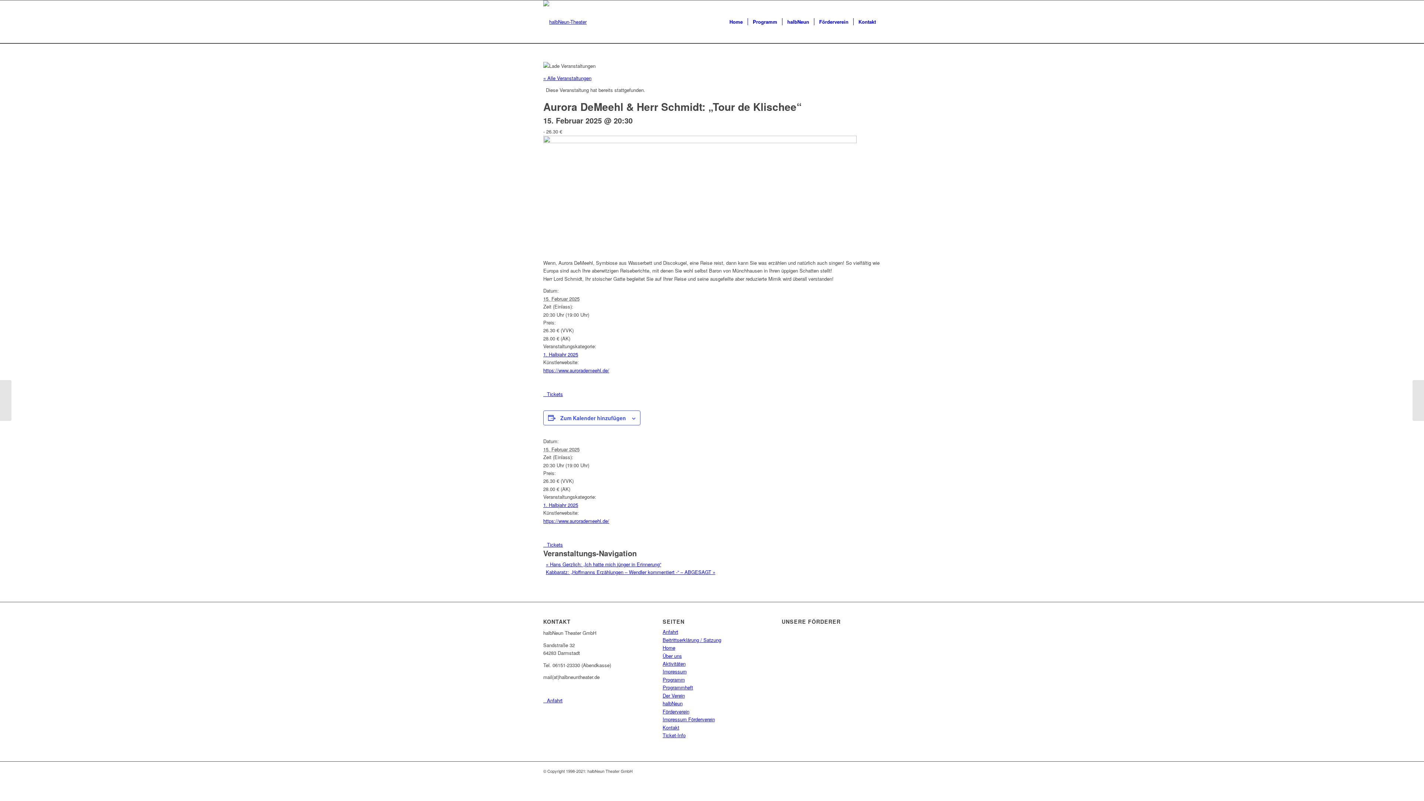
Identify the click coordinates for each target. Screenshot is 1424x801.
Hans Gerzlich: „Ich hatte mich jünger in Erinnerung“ (603, 564)
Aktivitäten (674, 663)
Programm (674, 679)
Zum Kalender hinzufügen (593, 418)
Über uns (672, 655)
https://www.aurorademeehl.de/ (576, 370)
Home (669, 647)
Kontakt (671, 727)
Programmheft (678, 687)
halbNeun (673, 703)
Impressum (675, 671)
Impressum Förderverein (689, 719)
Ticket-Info (674, 735)
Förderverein (676, 711)
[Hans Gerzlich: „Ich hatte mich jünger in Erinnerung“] (5, 400)
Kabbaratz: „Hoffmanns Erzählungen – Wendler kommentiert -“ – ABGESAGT (630, 572)
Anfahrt (670, 631)
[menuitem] (736, 21)
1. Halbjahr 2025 (560, 354)
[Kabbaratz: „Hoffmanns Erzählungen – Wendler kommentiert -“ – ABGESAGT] (1418, 400)
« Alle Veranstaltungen (567, 78)
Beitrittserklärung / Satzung (692, 639)
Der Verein (674, 695)
